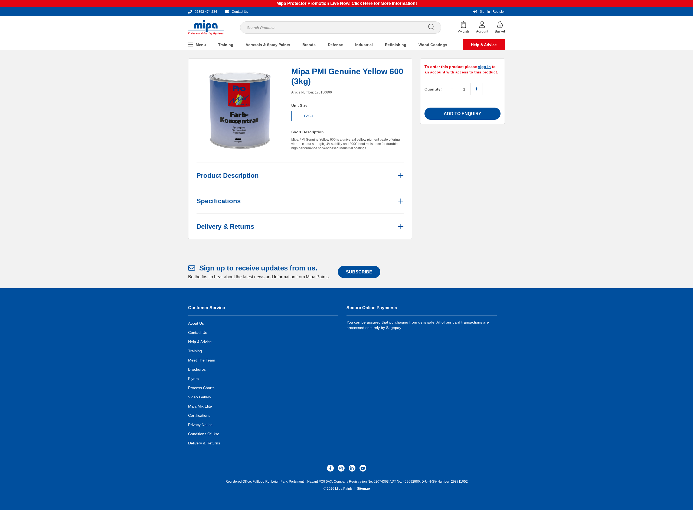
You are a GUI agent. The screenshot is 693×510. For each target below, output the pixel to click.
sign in (484, 66)
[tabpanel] (240, 110)
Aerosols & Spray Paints (268, 45)
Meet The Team (201, 360)
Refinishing (395, 45)
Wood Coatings (433, 45)
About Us (196, 323)
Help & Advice (484, 45)
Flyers (193, 378)
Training (225, 45)
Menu (201, 45)
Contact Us (197, 332)
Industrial (364, 45)
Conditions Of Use (203, 434)
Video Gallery (199, 397)
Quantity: (433, 89)
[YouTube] (362, 468)
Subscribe (359, 272)
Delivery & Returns (204, 443)
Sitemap (363, 488)
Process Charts (201, 388)
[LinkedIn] (352, 468)
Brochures (197, 369)
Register (492, 12)
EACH (308, 116)
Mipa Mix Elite (200, 406)
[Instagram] (341, 468)
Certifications (199, 415)
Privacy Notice (200, 424)
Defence (335, 45)
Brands (309, 45)
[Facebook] (330, 468)
